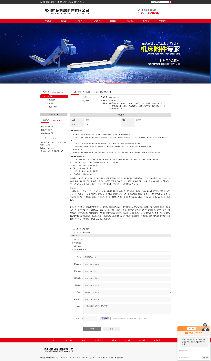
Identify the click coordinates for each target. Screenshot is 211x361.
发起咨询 (205, 357)
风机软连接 (77, 246)
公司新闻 (97, 21)
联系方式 (162, 21)
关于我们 (64, 21)
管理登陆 (85, 358)
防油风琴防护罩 (46, 130)
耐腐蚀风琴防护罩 (47, 126)
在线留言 (146, 21)
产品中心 (81, 92)
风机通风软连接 (84, 232)
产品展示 (80, 21)
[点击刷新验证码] (105, 318)
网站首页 (48, 21)
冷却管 (51, 110)
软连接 (51, 103)
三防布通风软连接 (80, 250)
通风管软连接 (84, 229)
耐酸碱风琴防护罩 (47, 133)
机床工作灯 (53, 107)
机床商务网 (112, 358)
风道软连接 (77, 243)
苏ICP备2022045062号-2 (74, 358)
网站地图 (120, 358)
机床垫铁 (52, 100)
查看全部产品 (53, 114)
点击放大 (86, 101)
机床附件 (50, 96)
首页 (74, 92)
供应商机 (130, 21)
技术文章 (113, 21)
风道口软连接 (78, 239)
